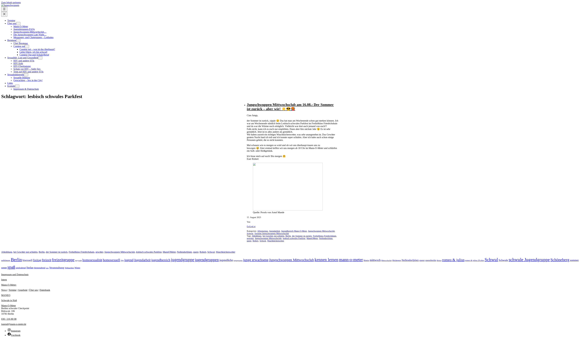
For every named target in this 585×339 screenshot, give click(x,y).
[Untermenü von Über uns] (18, 23)
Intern (4, 279)
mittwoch (375, 260)
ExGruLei (251, 226)
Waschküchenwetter (275, 241)
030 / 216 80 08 (8, 319)
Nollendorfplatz (326, 238)
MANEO (5, 295)
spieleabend (21, 268)
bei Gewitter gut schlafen (273, 236)
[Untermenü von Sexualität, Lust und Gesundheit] (40, 57)
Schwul (250, 233)
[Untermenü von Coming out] (27, 46)
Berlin (288, 236)
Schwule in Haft (9, 300)
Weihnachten (69, 268)
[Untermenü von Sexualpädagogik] (26, 74)
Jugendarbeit (274, 231)
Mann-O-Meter (8, 305)
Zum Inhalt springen (11, 2)
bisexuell (27, 260)
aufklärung (5, 260)
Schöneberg (559, 259)
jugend (128, 260)
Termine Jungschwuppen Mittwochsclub (271, 233)
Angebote (22, 290)
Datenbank (45, 290)
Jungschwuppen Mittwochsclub (321, 231)
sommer (574, 260)
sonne (4, 267)
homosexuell (111, 260)
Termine (12, 290)
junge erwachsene (255, 260)
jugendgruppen (207, 260)
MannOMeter (312, 238)
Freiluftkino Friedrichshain (324, 236)
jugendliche (226, 260)
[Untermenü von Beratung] (18, 40)
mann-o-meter (351, 259)
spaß (11, 267)
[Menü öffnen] (4, 9)
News (4, 290)
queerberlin (430, 260)
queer (249, 241)
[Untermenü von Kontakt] (17, 86)
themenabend (39, 268)
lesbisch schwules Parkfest (294, 238)
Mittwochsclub (386, 260)
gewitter (250, 238)
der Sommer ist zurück (302, 236)
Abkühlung (256, 236)
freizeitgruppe (63, 260)
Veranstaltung (56, 267)
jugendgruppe (182, 259)
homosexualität (92, 260)
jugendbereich (160, 260)
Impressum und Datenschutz (14, 274)
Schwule (503, 260)
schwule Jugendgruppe (529, 259)
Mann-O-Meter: (8, 285)
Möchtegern (396, 260)
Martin (366, 260)
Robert (255, 241)
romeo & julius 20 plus (474, 260)
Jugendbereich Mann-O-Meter (294, 231)
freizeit (46, 260)
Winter (77, 268)
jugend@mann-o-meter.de (13, 324)
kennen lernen (326, 259)
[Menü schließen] (4, 14)
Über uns (33, 290)
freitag (37, 260)
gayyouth (78, 260)
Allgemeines (262, 231)
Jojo (122, 260)
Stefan (29, 267)
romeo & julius (453, 260)
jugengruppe (238, 260)
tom (47, 268)
